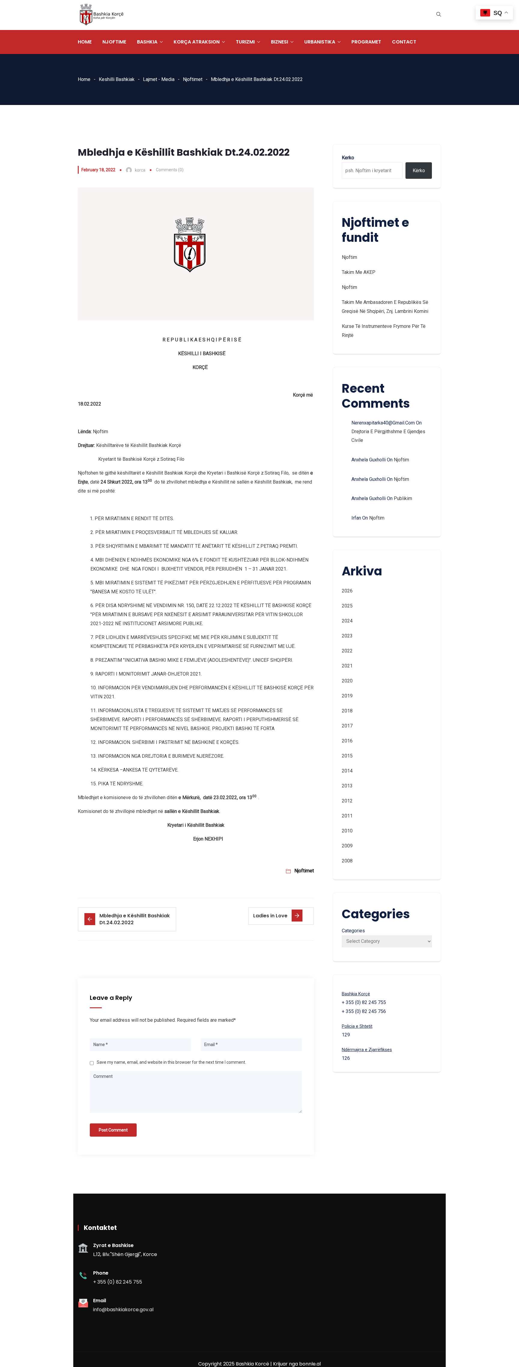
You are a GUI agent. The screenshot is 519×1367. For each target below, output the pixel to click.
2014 (347, 771)
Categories (353, 931)
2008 (347, 861)
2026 (347, 591)
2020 (347, 681)
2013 (347, 786)
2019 (347, 696)
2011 (347, 816)
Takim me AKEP (358, 272)
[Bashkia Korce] (101, 15)
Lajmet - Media (159, 79)
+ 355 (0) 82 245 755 (117, 1282)
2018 (347, 711)
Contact (404, 41)
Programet (366, 41)
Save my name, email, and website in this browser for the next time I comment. (171, 1062)
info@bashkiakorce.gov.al (123, 1309)
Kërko (419, 170)
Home (85, 41)
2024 (347, 621)
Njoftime (114, 41)
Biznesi (279, 41)
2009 (347, 846)
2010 (347, 831)
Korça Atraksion (197, 41)
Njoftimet (192, 79)
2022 (347, 651)
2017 (347, 726)
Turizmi (245, 41)
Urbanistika (319, 41)
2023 (347, 636)
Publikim (403, 498)
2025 (347, 606)
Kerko (348, 157)
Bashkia (147, 41)
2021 (347, 666)
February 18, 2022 (98, 169)
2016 (347, 741)
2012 (347, 801)
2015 (347, 756)
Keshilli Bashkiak (117, 79)
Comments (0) (170, 169)
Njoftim (349, 257)
